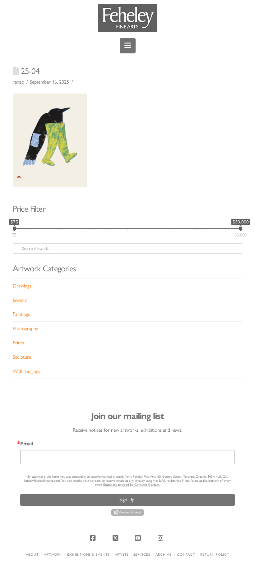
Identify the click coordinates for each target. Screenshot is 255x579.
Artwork (53, 555)
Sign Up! (127, 500)
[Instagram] (161, 538)
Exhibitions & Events (88, 555)
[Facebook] (93, 538)
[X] (116, 538)
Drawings (22, 286)
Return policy (214, 555)
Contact (186, 555)
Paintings (21, 314)
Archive (163, 555)
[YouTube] (138, 538)
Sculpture (22, 357)
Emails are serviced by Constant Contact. (131, 485)
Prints (18, 343)
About (32, 555)
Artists (121, 555)
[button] (128, 45)
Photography (25, 328)
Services (141, 555)
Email (26, 443)
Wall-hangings (26, 371)
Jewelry (20, 300)
